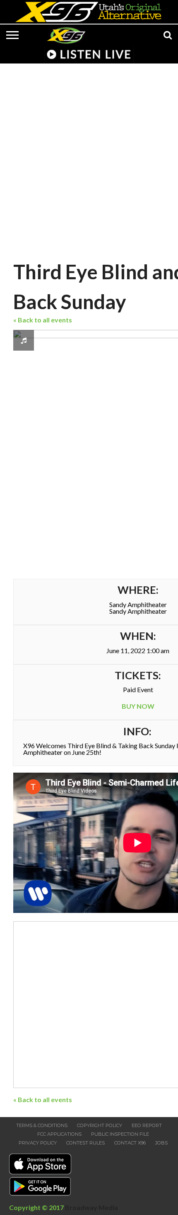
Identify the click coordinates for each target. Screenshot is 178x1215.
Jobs (161, 1143)
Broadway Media (91, 1207)
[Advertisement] (89, 160)
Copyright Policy (99, 1125)
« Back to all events (42, 320)
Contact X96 (130, 1143)
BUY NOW (138, 706)
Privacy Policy (38, 1143)
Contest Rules (85, 1143)
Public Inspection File (120, 1134)
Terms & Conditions (41, 1125)
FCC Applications (59, 1134)
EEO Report (147, 1125)
